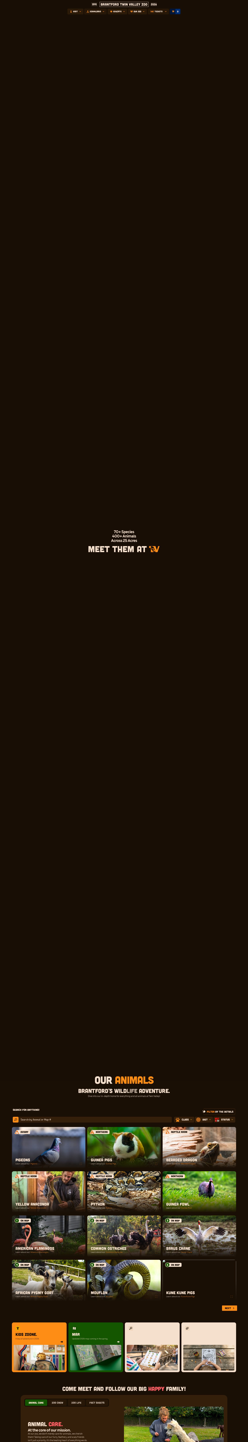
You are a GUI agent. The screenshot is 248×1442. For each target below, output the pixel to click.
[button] (75, 11)
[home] (124, 4)
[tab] (36, 1402)
